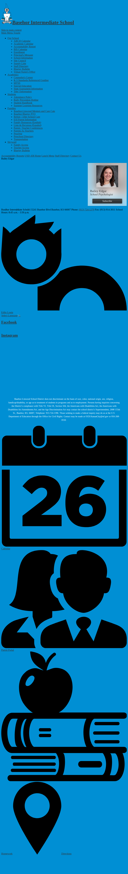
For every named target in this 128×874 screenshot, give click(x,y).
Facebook (9, 322)
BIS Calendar (20, 49)
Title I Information (23, 91)
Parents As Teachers (24, 130)
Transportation (21, 139)
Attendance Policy (23, 97)
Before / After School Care (27, 116)
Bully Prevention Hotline (26, 100)
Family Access (21, 145)
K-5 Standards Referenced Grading (31, 80)
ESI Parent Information (25, 119)
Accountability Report (25, 46)
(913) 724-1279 (86, 209)
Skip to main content (11, 30)
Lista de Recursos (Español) (27, 125)
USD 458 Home (33, 155)
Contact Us (75, 155)
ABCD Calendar (22, 41)
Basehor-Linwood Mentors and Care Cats (34, 111)
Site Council (20, 60)
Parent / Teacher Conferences (28, 128)
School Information (23, 57)
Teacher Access (21, 147)
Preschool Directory (23, 136)
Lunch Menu (48, 155)
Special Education (23, 86)
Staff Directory (21, 66)
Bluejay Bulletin (22, 69)
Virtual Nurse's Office (24, 72)
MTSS (17, 83)
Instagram (9, 335)
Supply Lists (20, 63)
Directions (66, 853)
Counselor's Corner (23, 77)
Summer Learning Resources (28, 105)
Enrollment (19, 52)
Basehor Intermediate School (43, 22)
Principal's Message (23, 55)
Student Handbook (23, 102)
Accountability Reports (12, 155)
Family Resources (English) (27, 122)
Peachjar (18, 133)
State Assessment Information (28, 88)
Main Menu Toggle (10, 33)
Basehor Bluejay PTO (25, 114)
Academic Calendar (23, 43)
